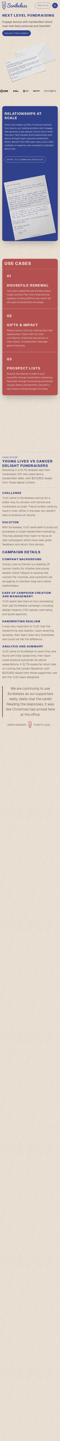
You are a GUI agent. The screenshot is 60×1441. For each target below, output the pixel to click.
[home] (14, 6)
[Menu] (55, 5)
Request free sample (16, 33)
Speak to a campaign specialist (25, 159)
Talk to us (43, 5)
